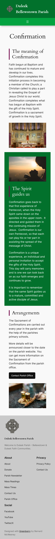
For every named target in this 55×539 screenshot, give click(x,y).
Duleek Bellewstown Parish (19, 438)
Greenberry (25, 531)
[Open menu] (27, 22)
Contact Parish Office (22, 375)
